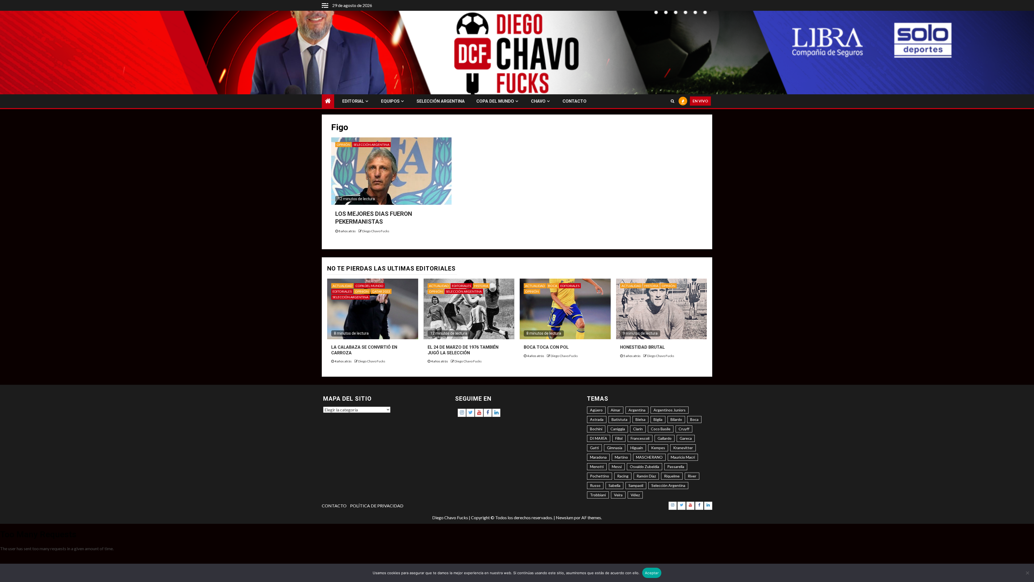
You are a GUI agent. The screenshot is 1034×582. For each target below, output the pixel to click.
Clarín (638, 429)
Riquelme (672, 476)
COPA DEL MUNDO (495, 101)
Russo (595, 485)
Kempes (658, 447)
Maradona (598, 457)
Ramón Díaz (646, 476)
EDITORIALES (342, 291)
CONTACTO (574, 101)
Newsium (564, 517)
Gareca (686, 438)
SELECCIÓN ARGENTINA (441, 101)
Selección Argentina (668, 485)
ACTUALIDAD (342, 286)
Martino (621, 457)
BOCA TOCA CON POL (546, 347)
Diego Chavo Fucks (375, 231)
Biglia (658, 419)
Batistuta (619, 419)
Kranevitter (683, 447)
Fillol (619, 438)
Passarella (675, 466)
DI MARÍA (598, 438)
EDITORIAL (353, 101)
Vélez (635, 495)
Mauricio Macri (683, 457)
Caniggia (617, 429)
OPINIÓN (343, 145)
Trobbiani (598, 495)
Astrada (596, 419)
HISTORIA (481, 286)
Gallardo (665, 438)
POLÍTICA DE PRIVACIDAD (376, 505)
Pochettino (599, 476)
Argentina (636, 410)
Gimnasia (614, 447)
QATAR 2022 (381, 291)
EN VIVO (700, 101)
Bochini (596, 429)
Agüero (596, 410)
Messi (617, 466)
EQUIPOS (390, 101)
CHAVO (538, 101)
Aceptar (652, 573)
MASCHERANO (649, 457)
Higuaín (636, 447)
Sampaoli (635, 485)
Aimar (615, 410)
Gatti (594, 447)
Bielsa (640, 419)
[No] (1027, 573)
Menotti (597, 466)
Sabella (614, 485)
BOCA (552, 286)
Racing (622, 476)
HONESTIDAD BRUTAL (642, 347)
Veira (618, 495)
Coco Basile (660, 429)
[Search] (672, 101)
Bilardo (676, 419)
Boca (694, 419)
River (692, 476)
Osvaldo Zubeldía (644, 466)
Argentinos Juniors (670, 410)
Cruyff (684, 429)
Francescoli (640, 438)
